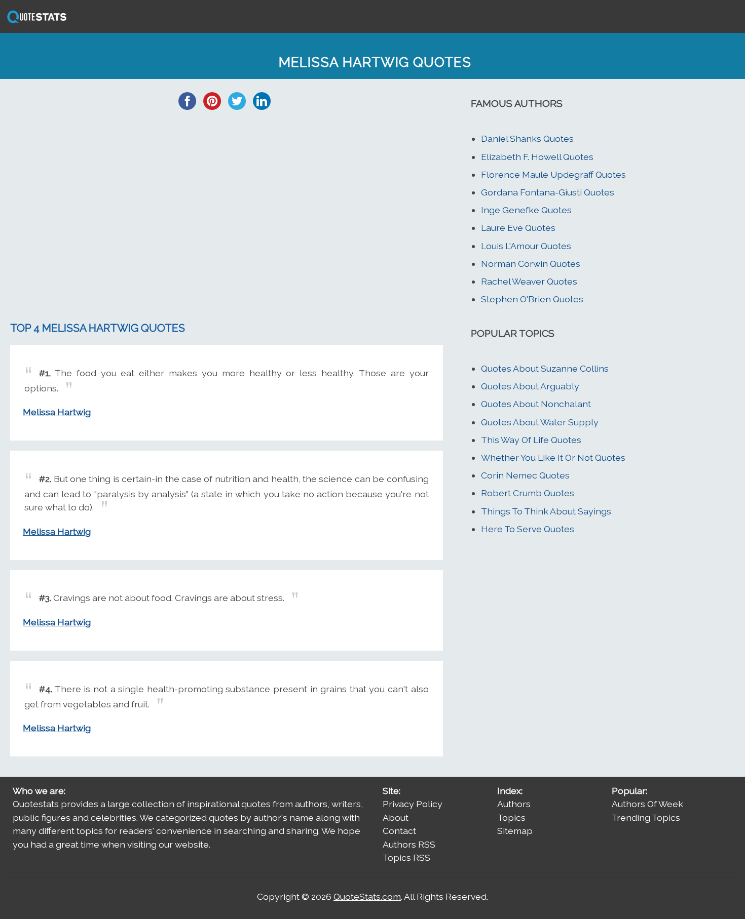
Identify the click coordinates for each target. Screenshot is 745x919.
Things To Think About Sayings (546, 511)
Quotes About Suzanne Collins (545, 368)
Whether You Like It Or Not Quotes (553, 457)
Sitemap (515, 830)
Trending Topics (646, 817)
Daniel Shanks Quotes (527, 138)
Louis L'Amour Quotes (526, 246)
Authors (514, 803)
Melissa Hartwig (57, 412)
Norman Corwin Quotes (530, 263)
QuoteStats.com (367, 896)
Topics (511, 817)
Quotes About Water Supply (540, 422)
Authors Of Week (647, 803)
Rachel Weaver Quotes (529, 281)
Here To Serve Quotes (527, 529)
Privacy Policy (412, 803)
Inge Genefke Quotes (526, 210)
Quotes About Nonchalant (536, 403)
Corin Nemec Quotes (525, 475)
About (395, 817)
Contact (399, 830)
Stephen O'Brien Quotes (532, 299)
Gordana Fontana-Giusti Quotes (547, 192)
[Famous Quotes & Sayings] (35, 22)
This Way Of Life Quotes (531, 439)
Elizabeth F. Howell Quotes (537, 156)
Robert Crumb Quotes (527, 493)
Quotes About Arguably (530, 386)
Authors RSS (409, 844)
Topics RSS (406, 857)
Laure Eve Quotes (518, 227)
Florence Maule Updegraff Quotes (553, 174)
